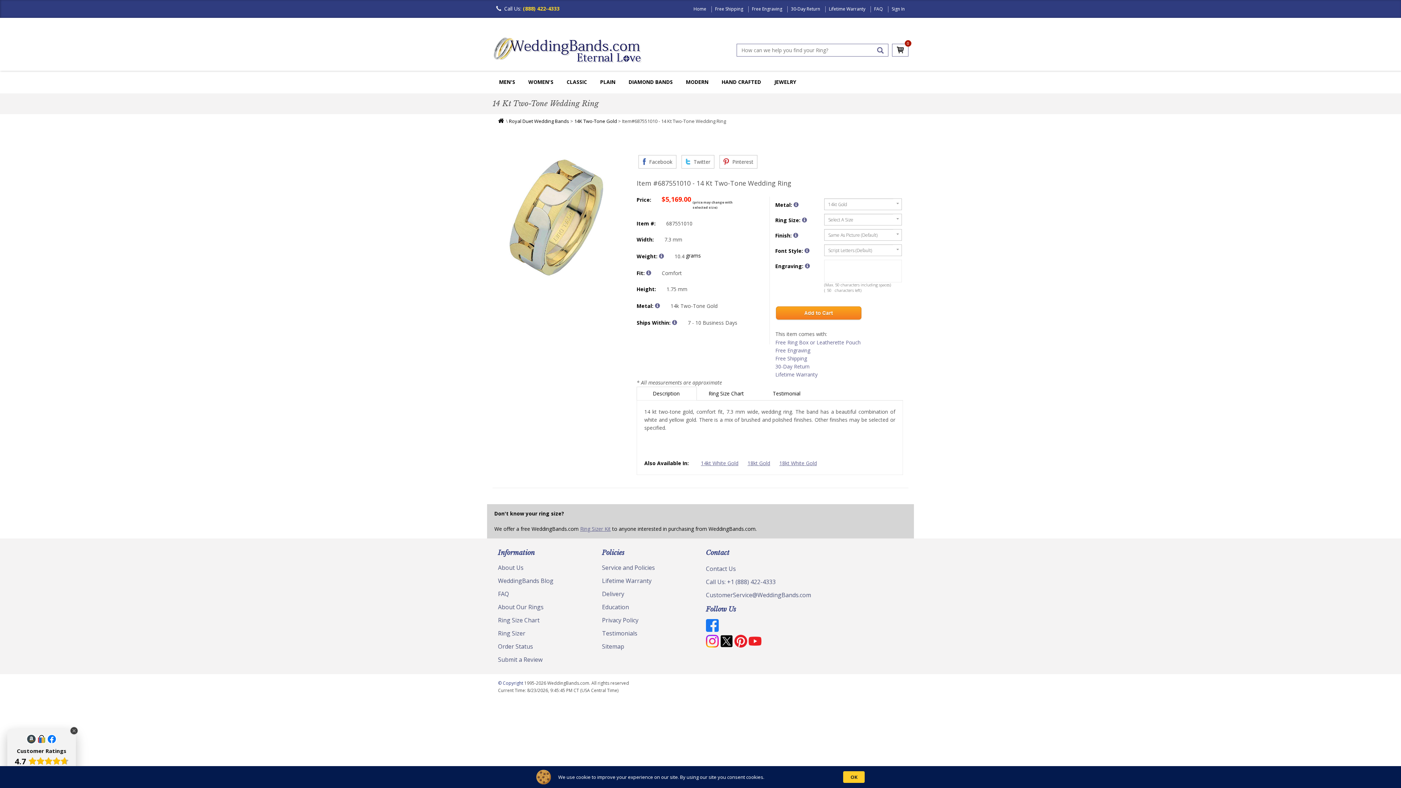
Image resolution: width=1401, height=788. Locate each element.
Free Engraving (767, 9)
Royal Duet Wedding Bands (539, 121)
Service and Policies (628, 568)
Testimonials (619, 633)
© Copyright (511, 683)
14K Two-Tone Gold (595, 121)
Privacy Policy (620, 620)
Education (615, 607)
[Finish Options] (795, 235)
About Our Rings (521, 607)
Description (667, 393)
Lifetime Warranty (847, 9)
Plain (607, 81)
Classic (577, 81)
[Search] (880, 50)
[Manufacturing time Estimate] (674, 322)
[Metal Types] (657, 305)
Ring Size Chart (727, 393)
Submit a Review (520, 660)
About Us (511, 568)
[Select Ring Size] (804, 220)
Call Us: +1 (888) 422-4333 (741, 582)
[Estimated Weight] (661, 256)
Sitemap (613, 646)
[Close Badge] (74, 730)
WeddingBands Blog (525, 581)
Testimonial (787, 393)
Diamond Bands (651, 81)
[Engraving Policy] (807, 250)
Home (700, 9)
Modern (697, 81)
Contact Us (721, 569)
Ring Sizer (511, 633)
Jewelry (785, 81)
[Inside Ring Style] (648, 272)
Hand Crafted (741, 81)
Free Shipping (729, 9)
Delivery (613, 594)
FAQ (878, 9)
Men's (507, 81)
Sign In (898, 9)
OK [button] (853, 777)
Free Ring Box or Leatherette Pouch (818, 342)
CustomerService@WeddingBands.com (758, 595)
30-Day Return (805, 9)
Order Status (515, 646)
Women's (540, 81)
